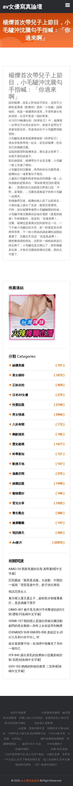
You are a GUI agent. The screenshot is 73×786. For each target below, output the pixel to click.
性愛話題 (38, 404)
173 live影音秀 (56, 733)
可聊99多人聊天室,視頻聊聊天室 (27, 733)
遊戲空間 (38, 473)
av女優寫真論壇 (30, 780)
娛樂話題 (38, 483)
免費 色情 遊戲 (59, 749)
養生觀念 (38, 513)
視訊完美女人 (18, 591)
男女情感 (38, 414)
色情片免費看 (18, 712)
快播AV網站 (22, 749)
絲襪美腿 (38, 365)
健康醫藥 (38, 523)
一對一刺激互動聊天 (45, 764)
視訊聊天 (38, 532)
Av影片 (38, 542)
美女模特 (38, 375)
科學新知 (38, 454)
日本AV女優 (38, 395)
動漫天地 (38, 464)
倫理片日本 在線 (31, 743)
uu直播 (22, 728)
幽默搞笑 (38, 434)
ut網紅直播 (53, 754)
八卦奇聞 (38, 424)
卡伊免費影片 (55, 743)
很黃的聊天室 (37, 728)
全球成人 (17, 738)
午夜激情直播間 (50, 712)
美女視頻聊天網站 (14, 723)
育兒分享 (38, 503)
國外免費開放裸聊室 (52, 738)
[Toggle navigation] (67, 5)
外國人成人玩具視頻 (31, 717)
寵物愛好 (38, 493)
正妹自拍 (38, 385)
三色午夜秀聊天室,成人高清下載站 (24, 754)
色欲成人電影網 (43, 723)
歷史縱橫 (38, 444)
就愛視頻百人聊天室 (57, 717)
